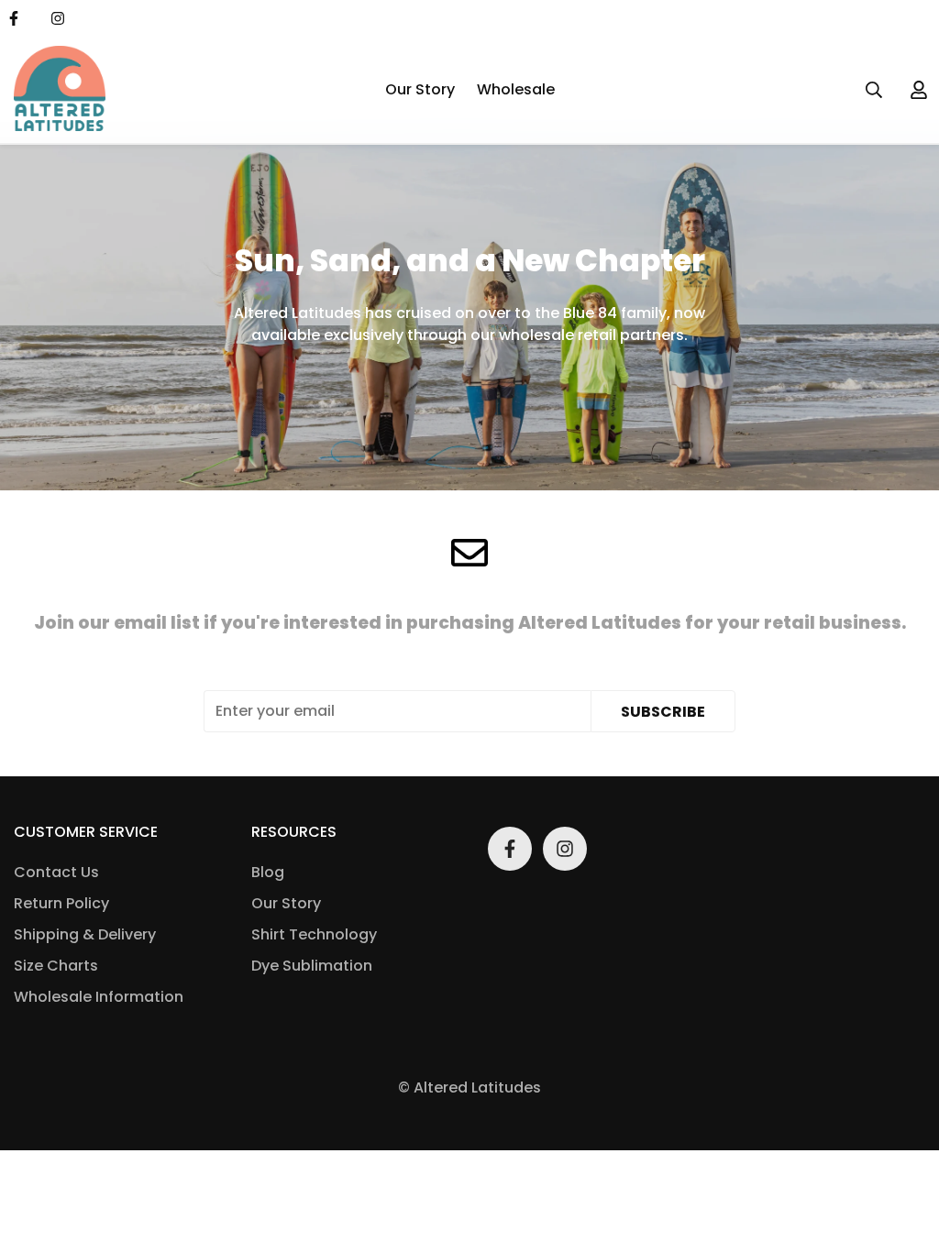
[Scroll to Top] (903, 1152)
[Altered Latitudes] (59, 90)
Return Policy (61, 903)
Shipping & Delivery (85, 934)
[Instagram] (58, 18)
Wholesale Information (98, 996)
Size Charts (56, 965)
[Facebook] (510, 849)
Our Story (420, 89)
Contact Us (56, 872)
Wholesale (516, 89)
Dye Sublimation (311, 965)
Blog (267, 872)
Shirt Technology (314, 934)
